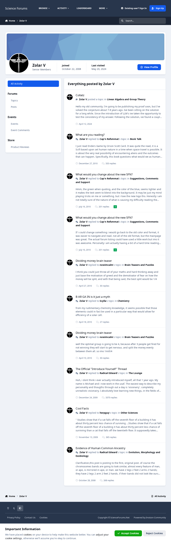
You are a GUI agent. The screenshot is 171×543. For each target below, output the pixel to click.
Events (14, 123)
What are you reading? (90, 135)
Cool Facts (82, 408)
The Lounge (135, 373)
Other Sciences (129, 412)
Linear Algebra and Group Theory (126, 99)
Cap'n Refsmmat (109, 139)
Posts (14, 106)
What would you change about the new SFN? (104, 174)
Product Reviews (20, 147)
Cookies (43, 517)
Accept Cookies (130, 533)
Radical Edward (108, 373)
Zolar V (83, 99)
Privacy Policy (13, 517)
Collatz (80, 95)
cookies (28, 534)
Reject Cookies (154, 533)
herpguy (104, 412)
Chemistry (123, 300)
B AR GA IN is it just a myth (93, 297)
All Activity (16, 83)
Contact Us (30, 517)
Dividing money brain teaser (94, 261)
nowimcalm (106, 264)
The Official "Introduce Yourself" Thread (101, 369)
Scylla (103, 300)
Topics (14, 100)
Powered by (150, 517)
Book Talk (135, 139)
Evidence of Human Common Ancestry (100, 448)
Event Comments (20, 130)
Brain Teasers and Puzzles (139, 264)
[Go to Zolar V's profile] (70, 97)
